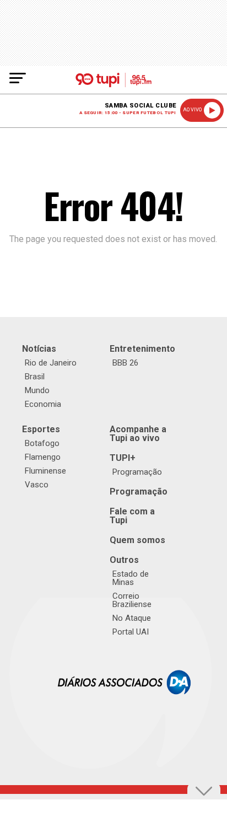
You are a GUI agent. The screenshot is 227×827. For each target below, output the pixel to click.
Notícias (39, 348)
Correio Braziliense (132, 600)
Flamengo (43, 457)
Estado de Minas (130, 578)
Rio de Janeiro (51, 363)
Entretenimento (142, 348)
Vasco (36, 485)
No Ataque (131, 618)
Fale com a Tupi (132, 515)
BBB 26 (125, 363)
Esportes (41, 429)
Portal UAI (130, 632)
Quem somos (137, 540)
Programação (137, 472)
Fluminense (45, 471)
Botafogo (42, 443)
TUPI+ (123, 458)
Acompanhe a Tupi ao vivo (138, 433)
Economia (43, 404)
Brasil (35, 377)
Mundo (37, 390)
